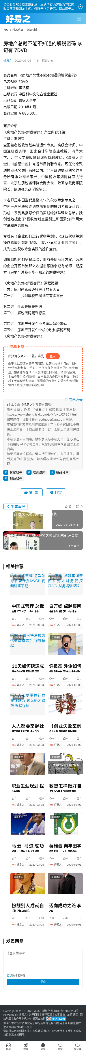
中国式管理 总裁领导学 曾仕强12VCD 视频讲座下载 (28, 608)
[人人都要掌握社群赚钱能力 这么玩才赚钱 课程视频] (27, 704)
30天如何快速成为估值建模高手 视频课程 (28, 668)
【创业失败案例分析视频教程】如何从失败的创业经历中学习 (65, 728)
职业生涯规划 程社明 (28, 787)
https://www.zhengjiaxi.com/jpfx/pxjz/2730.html (42, 414)
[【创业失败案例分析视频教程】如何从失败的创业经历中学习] (65, 704)
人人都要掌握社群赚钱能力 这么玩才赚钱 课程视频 (28, 728)
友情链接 (72, 1014)
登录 (53, 356)
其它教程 (16, 472)
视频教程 (16, 478)
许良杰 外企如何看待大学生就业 (65, 668)
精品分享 (62, 472)
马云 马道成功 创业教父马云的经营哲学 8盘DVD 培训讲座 (28, 847)
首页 (6, 30)
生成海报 (17, 506)
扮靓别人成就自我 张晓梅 (28, 907)
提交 (43, 981)
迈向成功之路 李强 (65, 907)
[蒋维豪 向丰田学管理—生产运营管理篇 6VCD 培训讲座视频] (65, 824)
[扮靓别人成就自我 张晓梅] (27, 883)
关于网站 (34, 1014)
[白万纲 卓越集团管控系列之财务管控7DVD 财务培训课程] (65, 584)
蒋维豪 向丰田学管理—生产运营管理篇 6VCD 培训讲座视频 (65, 847)
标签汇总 (47, 1014)
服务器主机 (20, 1018)
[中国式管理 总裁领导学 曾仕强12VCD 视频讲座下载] (27, 584)
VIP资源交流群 (37, 1018)
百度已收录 (74, 399)
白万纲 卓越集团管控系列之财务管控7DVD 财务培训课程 (65, 608)
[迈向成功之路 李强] (65, 883)
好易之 (7, 60)
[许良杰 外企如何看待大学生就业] (65, 644)
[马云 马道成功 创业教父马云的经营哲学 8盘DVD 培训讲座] (27, 824)
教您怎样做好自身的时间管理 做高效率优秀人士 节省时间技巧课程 (65, 787)
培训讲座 (47, 60)
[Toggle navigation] (79, 19)
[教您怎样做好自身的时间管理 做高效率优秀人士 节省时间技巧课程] (65, 764)
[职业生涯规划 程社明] (27, 764)
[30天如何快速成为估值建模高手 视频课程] (27, 644)
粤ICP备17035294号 (66, 1011)
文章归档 (59, 1014)
